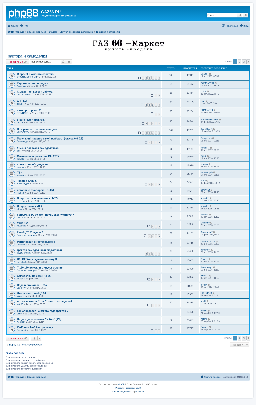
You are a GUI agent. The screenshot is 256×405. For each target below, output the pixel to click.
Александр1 (23, 183)
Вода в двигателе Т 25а (32, 285)
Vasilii (203, 301)
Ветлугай (205, 190)
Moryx (20, 278)
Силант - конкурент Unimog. (35, 91)
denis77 (21, 104)
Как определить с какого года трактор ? (42, 310)
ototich (20, 122)
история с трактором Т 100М (35, 190)
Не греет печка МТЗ (29, 206)
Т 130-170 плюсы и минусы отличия (40, 267)
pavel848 (21, 262)
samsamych (207, 172)
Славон (204, 74)
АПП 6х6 (22, 101)
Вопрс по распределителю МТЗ (37, 198)
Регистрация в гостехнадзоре (36, 241)
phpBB (121, 384)
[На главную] (24, 13)
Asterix (20, 322)
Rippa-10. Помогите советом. (35, 74)
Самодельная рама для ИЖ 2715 (38, 156)
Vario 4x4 (22, 222)
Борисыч (21, 86)
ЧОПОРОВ (206, 293)
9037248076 (23, 132)
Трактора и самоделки (26, 56)
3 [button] (244, 62)
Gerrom (21, 217)
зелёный (205, 147)
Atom (203, 180)
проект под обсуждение (32, 164)
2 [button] (239, 62)
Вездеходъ (22, 141)
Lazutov (21, 288)
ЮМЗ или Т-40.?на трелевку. (35, 327)
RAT (203, 101)
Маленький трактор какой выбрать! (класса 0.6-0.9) (50, 138)
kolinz (203, 91)
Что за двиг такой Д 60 (31, 293)
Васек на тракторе (26, 235)
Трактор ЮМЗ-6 (27, 180)
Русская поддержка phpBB (128, 388)
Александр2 (207, 232)
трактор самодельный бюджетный (39, 249)
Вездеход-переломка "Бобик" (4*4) (39, 319)
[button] (248, 61)
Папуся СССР (208, 241)
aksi (19, 150)
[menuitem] (24, 25)
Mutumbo (21, 225)
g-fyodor (21, 201)
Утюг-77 (205, 275)
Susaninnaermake (209, 119)
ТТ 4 (19, 172)
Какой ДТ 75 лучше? (30, 232)
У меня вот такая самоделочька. (38, 147)
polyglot (20, 159)
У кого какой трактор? (31, 119)
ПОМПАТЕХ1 (207, 83)
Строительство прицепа (32, 83)
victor (19, 209)
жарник (20, 167)
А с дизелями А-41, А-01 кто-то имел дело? (44, 301)
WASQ (20, 304)
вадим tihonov (24, 252)
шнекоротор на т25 (29, 110)
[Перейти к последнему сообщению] (210, 74)
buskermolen (23, 94)
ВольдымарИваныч (27, 77)
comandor (22, 244)
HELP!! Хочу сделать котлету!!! (37, 259)
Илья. (203, 156)
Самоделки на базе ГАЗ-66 (34, 275)
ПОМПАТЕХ (23, 113)
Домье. (204, 259)
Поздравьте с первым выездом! (37, 129)
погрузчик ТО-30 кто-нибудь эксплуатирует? (45, 214)
